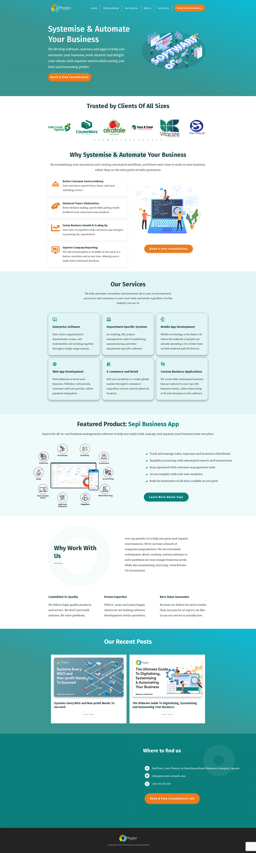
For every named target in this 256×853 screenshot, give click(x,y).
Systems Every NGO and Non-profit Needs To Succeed (89, 689)
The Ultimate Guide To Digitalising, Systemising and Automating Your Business (167, 689)
